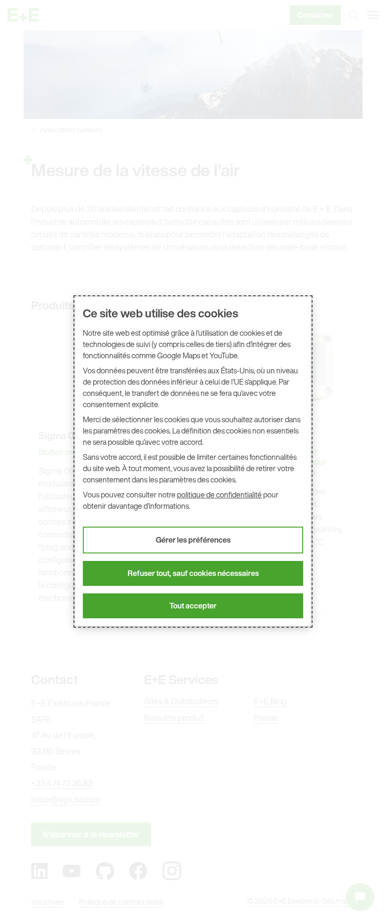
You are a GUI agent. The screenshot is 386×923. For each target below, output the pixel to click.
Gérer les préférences (193, 539)
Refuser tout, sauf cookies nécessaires (193, 573)
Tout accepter (193, 605)
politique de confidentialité (219, 494)
